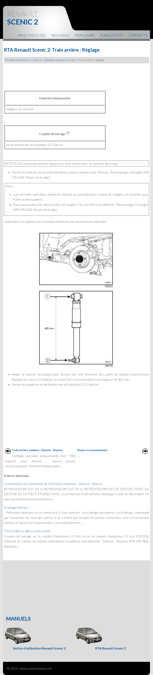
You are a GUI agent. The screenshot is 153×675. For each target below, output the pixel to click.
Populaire (85, 35)
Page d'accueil (32, 35)
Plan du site (111, 35)
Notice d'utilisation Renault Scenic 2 (39, 648)
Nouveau (61, 35)
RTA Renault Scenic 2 (17, 60)
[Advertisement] (76, 75)
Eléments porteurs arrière (60, 60)
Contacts (138, 35)
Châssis (37, 60)
